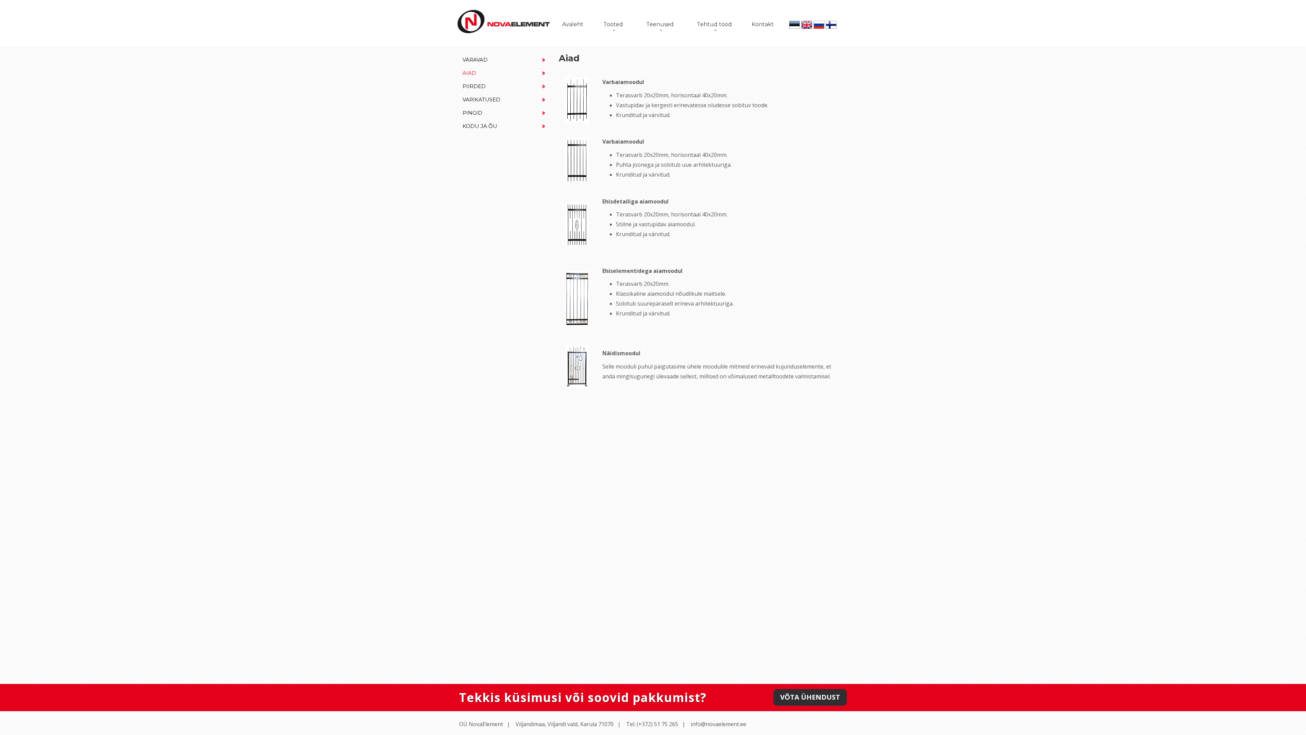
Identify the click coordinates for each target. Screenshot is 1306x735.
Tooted (613, 24)
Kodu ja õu (480, 126)
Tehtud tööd (714, 24)
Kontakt (763, 24)
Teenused (660, 24)
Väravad (475, 59)
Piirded (474, 86)
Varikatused (481, 99)
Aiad (469, 73)
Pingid (472, 113)
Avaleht (572, 24)
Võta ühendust (810, 697)
